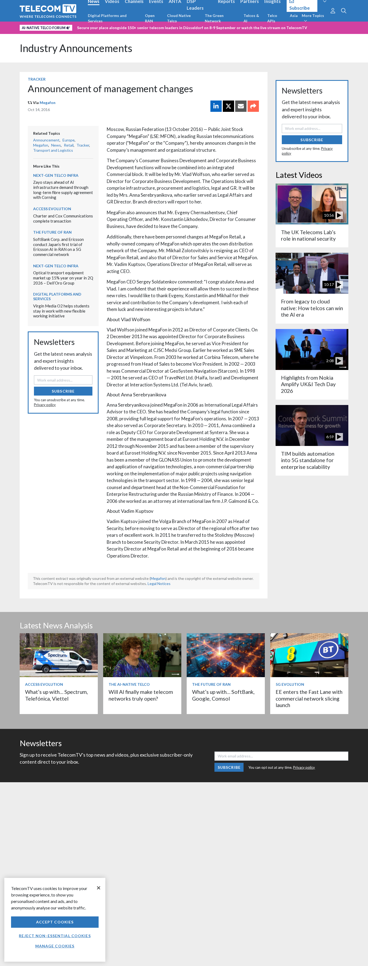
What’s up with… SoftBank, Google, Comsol (223, 695)
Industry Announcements (76, 48)
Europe (69, 140)
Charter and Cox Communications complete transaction (63, 218)
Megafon (47, 102)
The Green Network (214, 18)
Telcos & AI (251, 18)
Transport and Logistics (53, 150)
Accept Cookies (55, 922)
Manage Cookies (55, 946)
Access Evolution (52, 208)
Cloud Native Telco (179, 18)
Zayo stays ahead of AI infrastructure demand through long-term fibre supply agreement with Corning (63, 190)
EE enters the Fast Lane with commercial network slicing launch (309, 698)
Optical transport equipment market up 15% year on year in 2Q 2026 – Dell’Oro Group (63, 277)
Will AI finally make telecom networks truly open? (141, 695)
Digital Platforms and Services (107, 18)
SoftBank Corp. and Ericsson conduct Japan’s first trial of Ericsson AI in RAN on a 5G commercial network (58, 247)
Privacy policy (45, 405)
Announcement (46, 140)
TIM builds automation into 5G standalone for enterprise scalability (307, 460)
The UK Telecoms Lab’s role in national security (308, 235)
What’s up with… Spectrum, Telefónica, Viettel (56, 695)
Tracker (37, 79)
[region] (54, 920)
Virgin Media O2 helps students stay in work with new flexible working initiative (61, 310)
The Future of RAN (52, 232)
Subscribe (63, 391)
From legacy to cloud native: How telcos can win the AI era (312, 308)
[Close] (99, 888)
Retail (69, 145)
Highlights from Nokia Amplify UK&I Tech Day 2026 (308, 384)
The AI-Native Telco (129, 684)
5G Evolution (290, 684)
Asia (294, 15)
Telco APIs (272, 18)
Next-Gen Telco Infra (55, 175)
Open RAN (150, 18)
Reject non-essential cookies (55, 935)
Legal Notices (159, 583)
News (56, 145)
